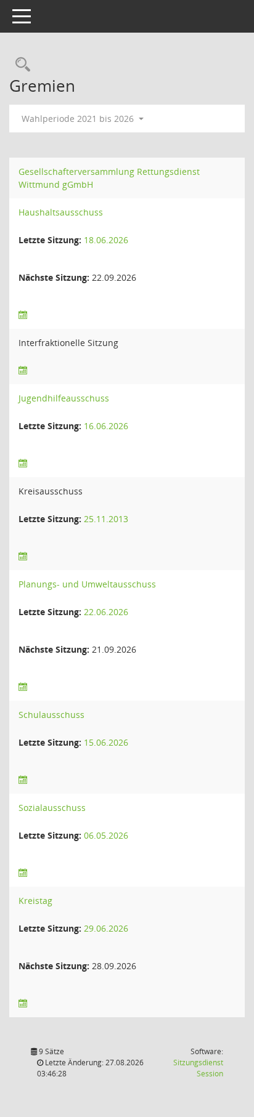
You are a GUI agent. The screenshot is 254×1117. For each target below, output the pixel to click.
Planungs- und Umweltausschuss (87, 584)
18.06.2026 (106, 240)
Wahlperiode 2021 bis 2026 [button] (79, 118)
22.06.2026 (106, 612)
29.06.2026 (106, 928)
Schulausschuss (51, 714)
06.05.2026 (106, 835)
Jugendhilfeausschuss (63, 398)
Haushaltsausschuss (60, 212)
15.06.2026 (106, 742)
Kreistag (35, 900)
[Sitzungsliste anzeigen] (22, 315)
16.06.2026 (106, 426)
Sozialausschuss (52, 807)
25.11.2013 (106, 519)
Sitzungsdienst (198, 1068)
